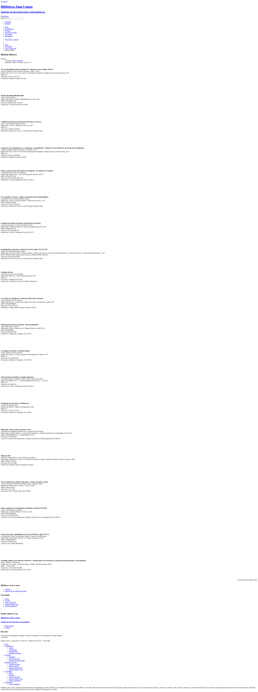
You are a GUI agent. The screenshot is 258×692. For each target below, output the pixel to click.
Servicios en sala (14, 659)
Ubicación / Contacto (11, 39)
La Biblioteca (9, 29)
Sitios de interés (14, 666)
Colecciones (13, 650)
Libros (7, 599)
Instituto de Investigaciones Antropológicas (23, 12)
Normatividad (13, 651)
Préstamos (12, 657)
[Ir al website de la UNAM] (4, 2)
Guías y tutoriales (14, 684)
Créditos (7, 628)
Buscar (3, 18)
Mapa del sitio (9, 626)
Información (9, 36)
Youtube (7, 24)
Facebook (8, 22)
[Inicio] (5, 16)
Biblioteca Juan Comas (17, 6)
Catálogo (8, 589)
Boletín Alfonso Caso (16, 670)
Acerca (11, 648)
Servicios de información (17, 660)
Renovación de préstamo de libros (15, 591)
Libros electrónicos (11, 606)
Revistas (7, 601)
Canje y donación (17, 61)
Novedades (8, 34)
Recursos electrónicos (16, 668)
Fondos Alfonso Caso (12, 604)
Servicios (8, 31)
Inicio (6, 27)
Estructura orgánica (15, 653)
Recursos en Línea (11, 32)
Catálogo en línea (14, 664)
